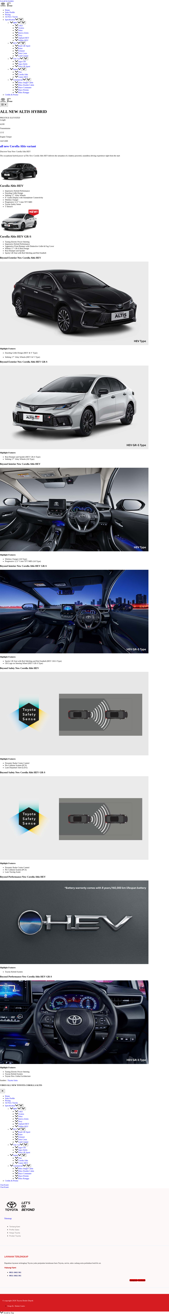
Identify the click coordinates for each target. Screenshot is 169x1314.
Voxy (20, 35)
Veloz (20, 30)
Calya (20, 25)
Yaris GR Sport (24, 66)
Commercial (18, 80)
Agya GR (22, 61)
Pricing (8, 14)
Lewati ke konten (7, 1)
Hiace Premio (23, 90)
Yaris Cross (22, 53)
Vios (20, 72)
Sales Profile (10, 12)
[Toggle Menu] (21, 19)
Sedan (15, 69)
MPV (15, 23)
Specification (10, 20)
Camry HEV (23, 77)
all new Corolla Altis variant (18, 146)
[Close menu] (2, 1091)
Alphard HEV (23, 38)
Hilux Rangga (23, 92)
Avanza (21, 28)
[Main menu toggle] (4, 105)
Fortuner (21, 51)
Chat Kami (4, 1187)
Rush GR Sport (24, 46)
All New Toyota (11, 17)
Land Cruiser (23, 56)
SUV (15, 43)
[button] (16, 20)
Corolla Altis (23, 74)
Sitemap (8, 1218)
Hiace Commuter (24, 87)
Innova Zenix (23, 33)
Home (7, 10)
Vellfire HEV (23, 40)
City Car (16, 59)
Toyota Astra (13, 1080)
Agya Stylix (22, 64)
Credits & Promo (11, 95)
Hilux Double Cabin (26, 85)
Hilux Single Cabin (25, 82)
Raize (20, 48)
